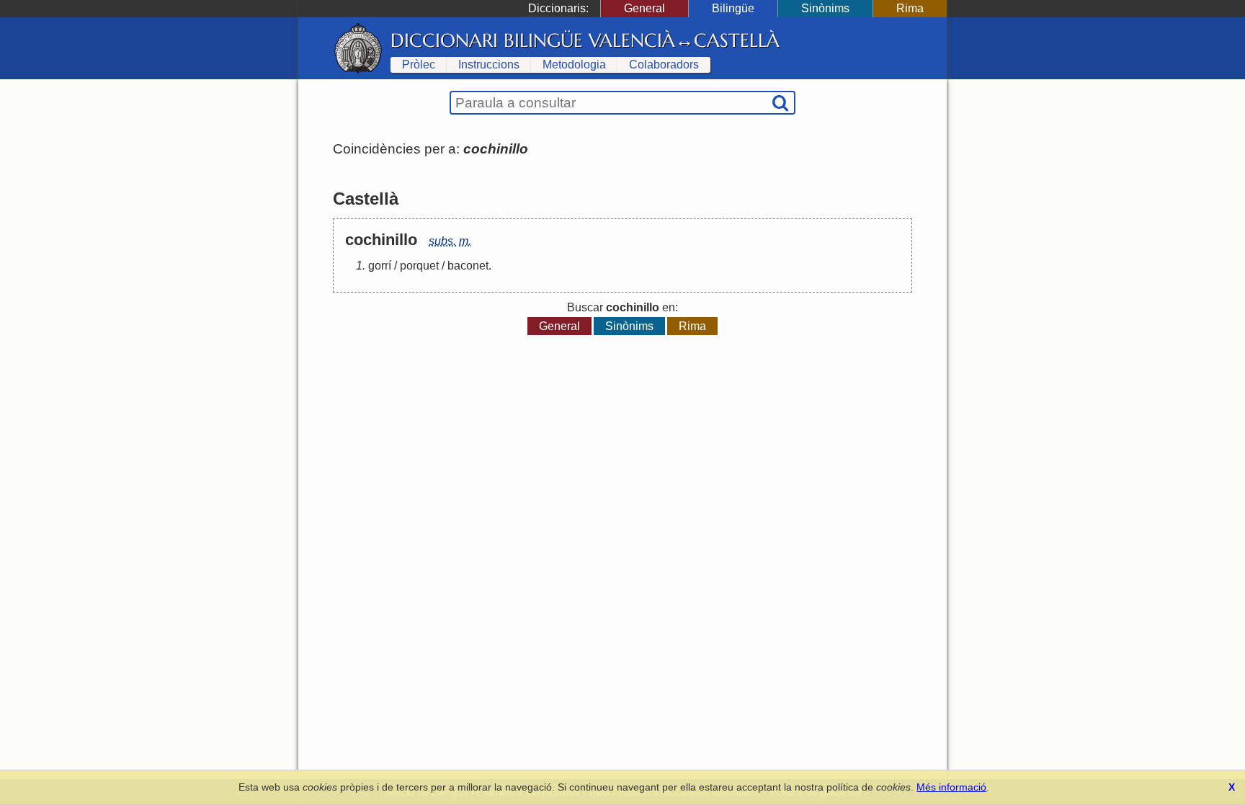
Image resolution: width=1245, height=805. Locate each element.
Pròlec (418, 64)
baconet (467, 265)
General (644, 8)
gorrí (379, 265)
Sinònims (825, 8)
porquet (419, 265)
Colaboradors (664, 64)
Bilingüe (733, 8)
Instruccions (488, 64)
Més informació (951, 787)
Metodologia (574, 64)
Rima (910, 8)
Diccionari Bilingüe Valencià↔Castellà (585, 40)
